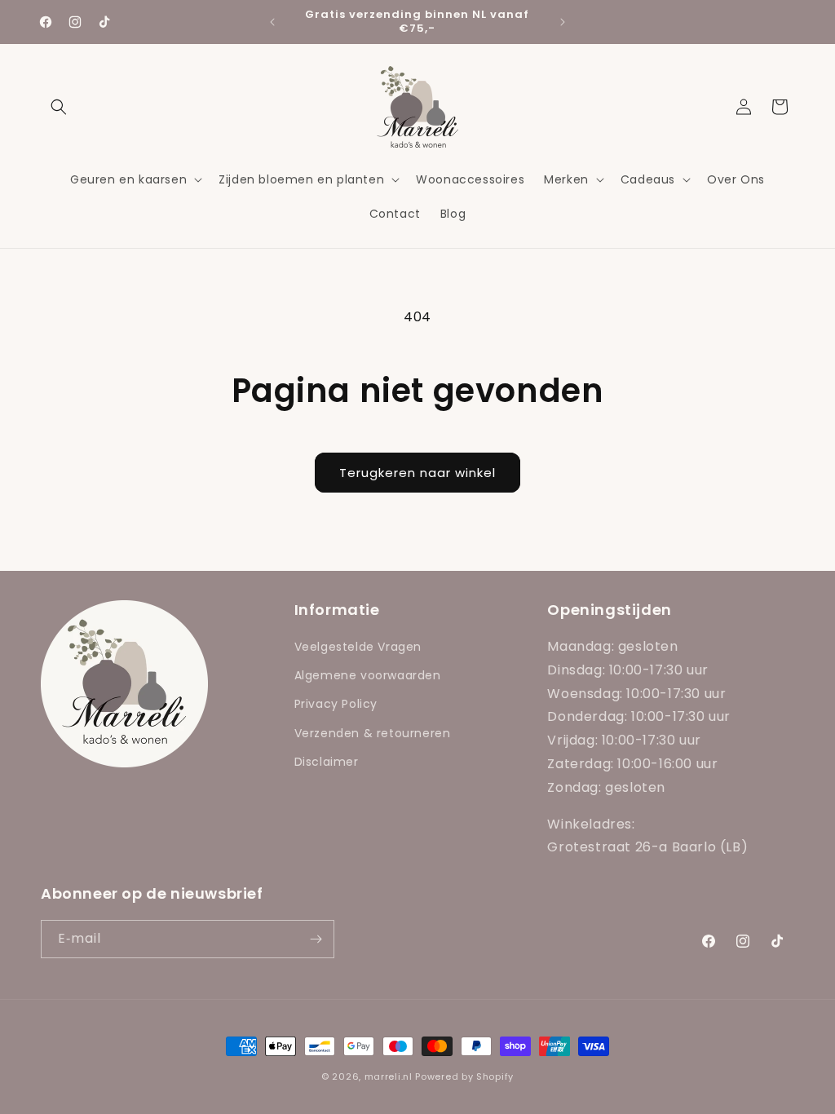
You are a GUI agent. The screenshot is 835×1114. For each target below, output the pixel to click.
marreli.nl (388, 1076)
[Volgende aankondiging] (563, 22)
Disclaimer (326, 762)
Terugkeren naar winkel (417, 472)
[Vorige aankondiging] (272, 22)
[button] (59, 107)
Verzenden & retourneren (372, 733)
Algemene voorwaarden (367, 675)
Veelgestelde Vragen (358, 647)
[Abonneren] (316, 939)
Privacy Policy (336, 704)
